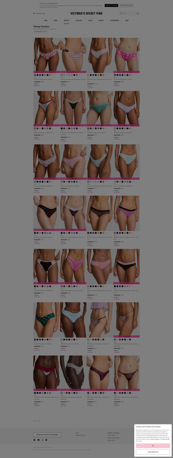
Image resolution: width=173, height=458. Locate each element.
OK (153, 446)
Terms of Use (165, 439)
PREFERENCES (153, 452)
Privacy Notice (155, 439)
